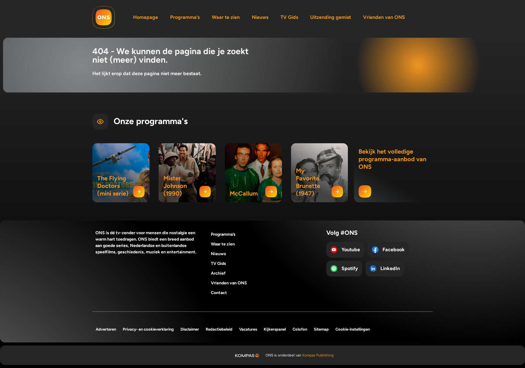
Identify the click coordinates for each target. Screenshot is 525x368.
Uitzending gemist (330, 17)
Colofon (300, 329)
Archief (218, 273)
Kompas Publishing (318, 355)
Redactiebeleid (219, 329)
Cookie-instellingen (352, 329)
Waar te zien (226, 17)
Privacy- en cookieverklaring (148, 329)
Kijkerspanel (275, 329)
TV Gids (289, 17)
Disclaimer (189, 329)
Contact (219, 292)
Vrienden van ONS (384, 17)
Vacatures (248, 329)
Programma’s (185, 17)
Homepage (145, 17)
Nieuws (260, 17)
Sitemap (321, 329)
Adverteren (106, 329)
